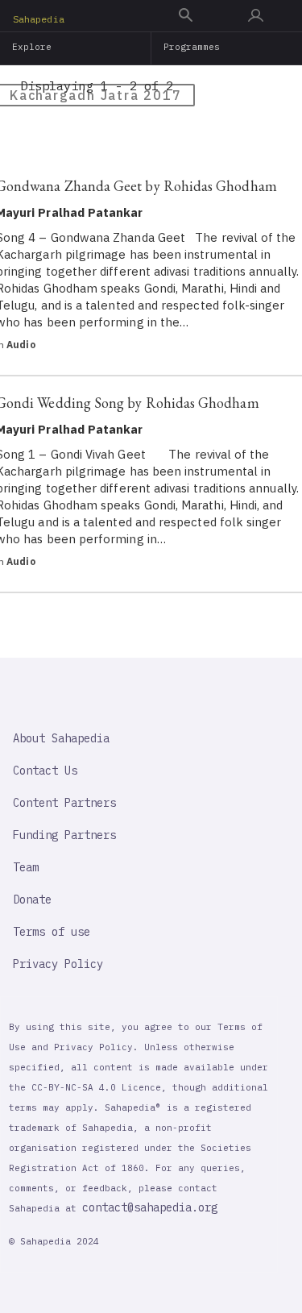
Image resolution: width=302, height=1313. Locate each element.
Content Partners (64, 803)
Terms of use (51, 932)
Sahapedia (38, 19)
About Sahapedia (61, 738)
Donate (32, 899)
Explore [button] (32, 46)
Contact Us (45, 770)
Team (26, 867)
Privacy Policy (58, 964)
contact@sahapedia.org (149, 1207)
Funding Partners (64, 835)
